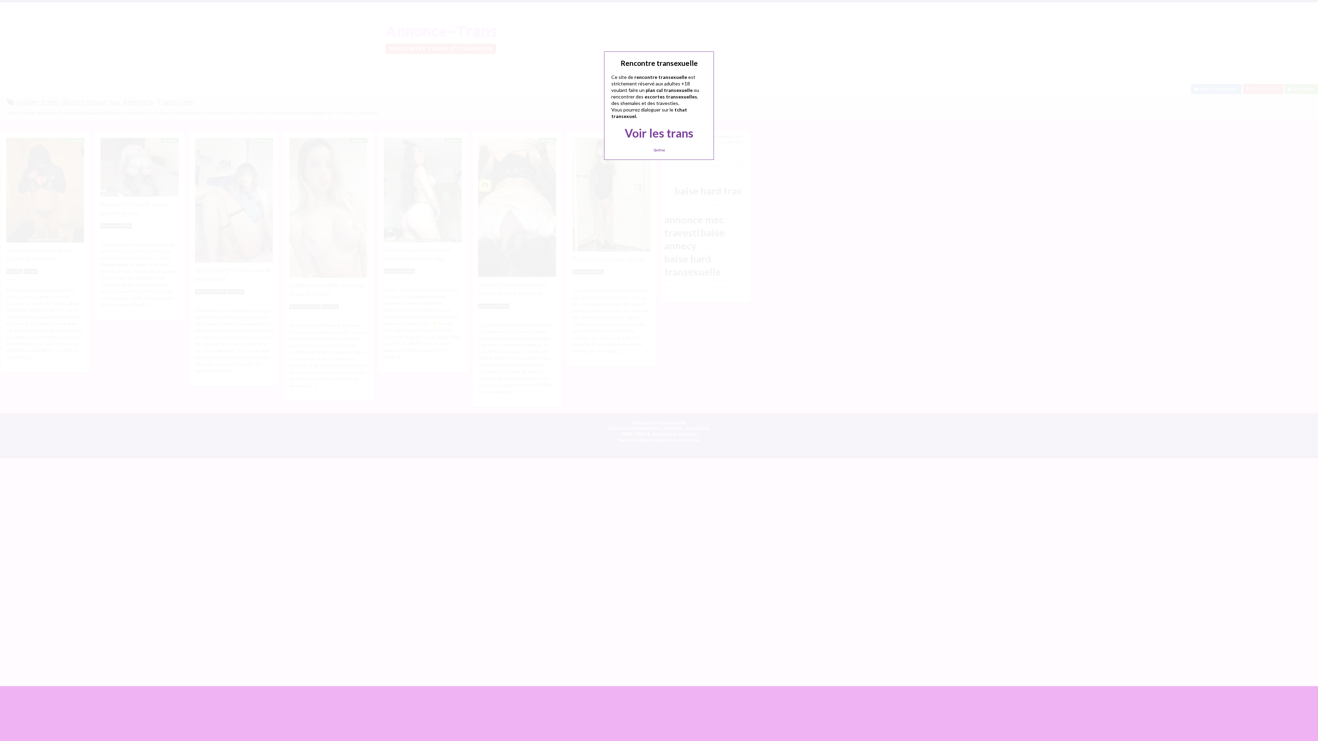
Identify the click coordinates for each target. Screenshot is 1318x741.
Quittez (659, 150)
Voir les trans (659, 133)
